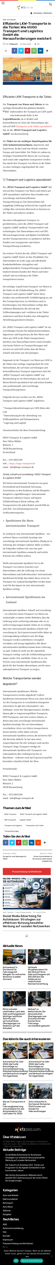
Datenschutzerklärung (32, 1261)
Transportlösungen (11, 831)
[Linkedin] (40, 51)
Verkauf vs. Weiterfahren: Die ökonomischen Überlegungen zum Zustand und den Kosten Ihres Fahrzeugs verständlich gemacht (39, 1017)
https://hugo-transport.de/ (22, 463)
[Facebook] (14, 51)
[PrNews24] (4, 44)
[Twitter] (21, 51)
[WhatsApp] (34, 51)
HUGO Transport (10, 814)
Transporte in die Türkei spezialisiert (34, 126)
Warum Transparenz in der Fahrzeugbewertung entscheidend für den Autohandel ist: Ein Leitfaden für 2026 (14, 1108)
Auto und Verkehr (9, 19)
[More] (47, 51)
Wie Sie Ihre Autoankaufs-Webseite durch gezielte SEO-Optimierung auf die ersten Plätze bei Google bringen (26, 1178)
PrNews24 (13, 44)
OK (16, 1261)
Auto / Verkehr (8, 912)
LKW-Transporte (10, 820)
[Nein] (51, 1256)
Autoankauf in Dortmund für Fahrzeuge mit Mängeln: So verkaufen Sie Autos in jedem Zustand (14, 973)
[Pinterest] (27, 51)
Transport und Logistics (13, 825)
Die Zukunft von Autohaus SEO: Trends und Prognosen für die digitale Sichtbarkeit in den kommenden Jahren (25, 1168)
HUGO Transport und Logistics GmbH (33, 814)
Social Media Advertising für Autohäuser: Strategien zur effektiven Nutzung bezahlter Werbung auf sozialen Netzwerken (26, 921)
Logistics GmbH (25, 820)
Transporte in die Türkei (34, 825)
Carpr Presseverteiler (23, 912)
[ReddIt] (38, 842)
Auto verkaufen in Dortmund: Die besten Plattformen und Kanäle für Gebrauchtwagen (39, 1106)
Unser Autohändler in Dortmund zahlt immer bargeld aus (42, 858)
